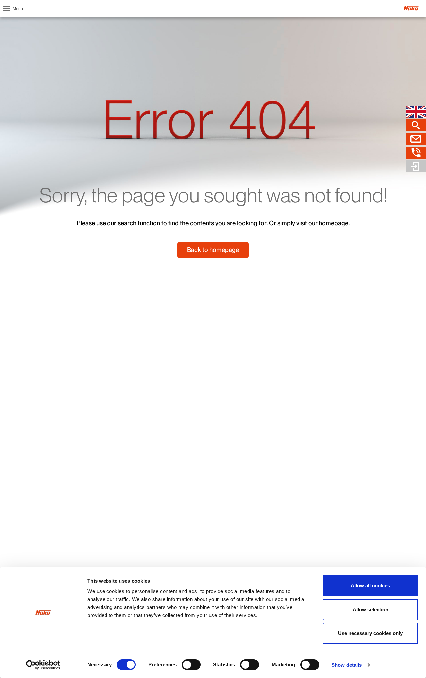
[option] (213, 137)
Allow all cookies (370, 585)
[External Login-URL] (416, 166)
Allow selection (370, 609)
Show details (346, 665)
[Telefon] (416, 153)
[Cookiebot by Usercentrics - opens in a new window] (43, 665)
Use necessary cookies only (370, 633)
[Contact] (416, 139)
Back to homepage (213, 250)
